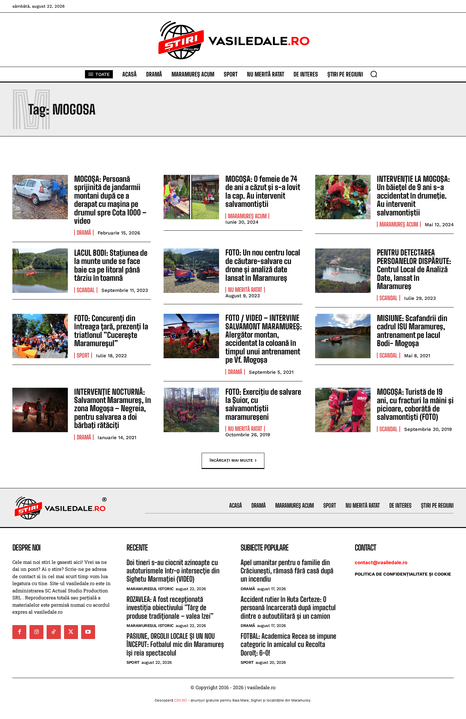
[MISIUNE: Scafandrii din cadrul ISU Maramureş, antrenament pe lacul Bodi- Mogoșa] (343, 336)
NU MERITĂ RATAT (245, 290)
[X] (71, 632)
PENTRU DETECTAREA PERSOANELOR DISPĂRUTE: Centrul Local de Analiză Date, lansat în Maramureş (414, 269)
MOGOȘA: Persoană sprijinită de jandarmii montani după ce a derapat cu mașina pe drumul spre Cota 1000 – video (110, 199)
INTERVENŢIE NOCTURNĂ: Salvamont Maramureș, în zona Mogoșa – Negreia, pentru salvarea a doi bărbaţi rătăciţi (112, 408)
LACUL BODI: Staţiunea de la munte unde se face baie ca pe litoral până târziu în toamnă (110, 265)
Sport (83, 355)
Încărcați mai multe (231, 460)
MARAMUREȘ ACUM (247, 216)
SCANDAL (86, 290)
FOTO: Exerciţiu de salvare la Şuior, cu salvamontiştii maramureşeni (263, 404)
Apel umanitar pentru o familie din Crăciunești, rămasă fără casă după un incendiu (287, 571)
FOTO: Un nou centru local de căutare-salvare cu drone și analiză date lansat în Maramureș (262, 265)
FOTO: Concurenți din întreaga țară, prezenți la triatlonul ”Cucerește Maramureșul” (111, 330)
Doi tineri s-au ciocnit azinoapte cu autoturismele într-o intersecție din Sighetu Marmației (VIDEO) (172, 571)
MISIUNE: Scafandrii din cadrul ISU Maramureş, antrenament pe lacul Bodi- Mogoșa (412, 330)
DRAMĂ (84, 232)
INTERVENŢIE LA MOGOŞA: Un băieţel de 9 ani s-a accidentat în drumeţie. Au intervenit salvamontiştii (413, 195)
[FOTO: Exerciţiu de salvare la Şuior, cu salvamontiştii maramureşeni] (191, 410)
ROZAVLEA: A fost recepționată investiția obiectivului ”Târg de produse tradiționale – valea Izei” (169, 607)
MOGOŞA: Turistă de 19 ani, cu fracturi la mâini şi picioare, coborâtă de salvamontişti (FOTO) (415, 404)
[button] (373, 74)
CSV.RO (180, 700)
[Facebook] (19, 632)
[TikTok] (54, 632)
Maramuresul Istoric (150, 588)
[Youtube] (88, 632)
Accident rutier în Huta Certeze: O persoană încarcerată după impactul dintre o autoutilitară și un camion (288, 607)
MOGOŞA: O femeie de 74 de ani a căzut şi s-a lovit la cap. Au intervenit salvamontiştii (262, 191)
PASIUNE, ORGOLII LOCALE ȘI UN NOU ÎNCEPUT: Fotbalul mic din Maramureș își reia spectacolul (175, 644)
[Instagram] (36, 632)
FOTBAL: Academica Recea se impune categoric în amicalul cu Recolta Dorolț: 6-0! (288, 644)
